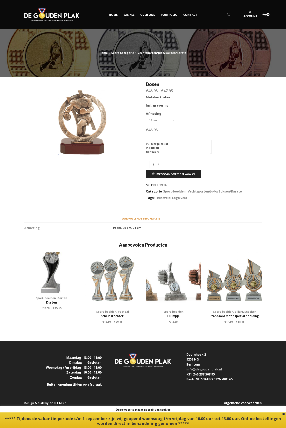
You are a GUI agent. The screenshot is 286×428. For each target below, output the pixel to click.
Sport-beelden (174, 191)
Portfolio (169, 15)
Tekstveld (163, 198)
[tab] (141, 218)
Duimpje (173, 316)
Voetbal (123, 311)
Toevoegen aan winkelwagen (175, 173)
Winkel (129, 15)
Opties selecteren (71, 284)
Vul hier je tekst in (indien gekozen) (157, 147)
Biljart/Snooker (245, 311)
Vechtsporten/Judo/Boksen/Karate (162, 53)
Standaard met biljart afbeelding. (235, 316)
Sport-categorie (122, 53)
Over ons (147, 15)
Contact (190, 15)
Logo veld (179, 198)
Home (113, 15)
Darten (62, 298)
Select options (193, 298)
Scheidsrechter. (112, 316)
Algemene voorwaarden (243, 403)
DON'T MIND (58, 403)
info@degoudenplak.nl (204, 369)
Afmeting (153, 113)
